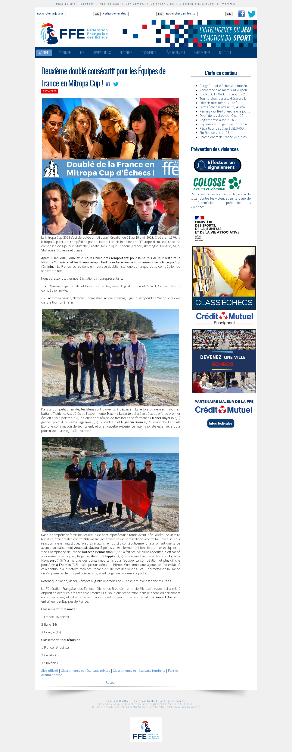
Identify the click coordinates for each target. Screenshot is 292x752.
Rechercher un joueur (50, 13)
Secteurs (125, 52)
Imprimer (228, 3)
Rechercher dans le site (180, 13)
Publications (109, 3)
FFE (82, 52)
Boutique (225, 52)
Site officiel (49, 670)
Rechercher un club (114, 13)
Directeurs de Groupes (197, 3)
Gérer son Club (162, 3)
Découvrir (65, 52)
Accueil (44, 52)
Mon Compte (135, 3)
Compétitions (102, 52)
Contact (87, 3)
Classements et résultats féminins (139, 670)
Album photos (51, 675)
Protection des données (172, 700)
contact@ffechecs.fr (138, 706)
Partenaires (202, 52)
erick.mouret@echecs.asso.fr (183, 706)
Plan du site (66, 3)
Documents (148, 52)
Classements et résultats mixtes (85, 670)
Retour (111, 682)
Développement (175, 52)
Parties (173, 670)
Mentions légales (146, 700)
